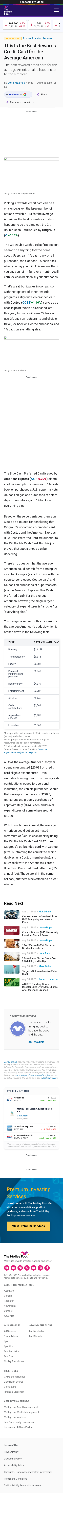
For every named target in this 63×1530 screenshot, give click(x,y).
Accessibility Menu (32, 2)
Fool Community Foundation (19, 1422)
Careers (8, 1296)
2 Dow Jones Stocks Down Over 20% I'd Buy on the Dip (39, 960)
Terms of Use (11, 1445)
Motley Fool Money (14, 1361)
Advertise (9, 1316)
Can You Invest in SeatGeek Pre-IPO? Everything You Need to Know (39, 919)
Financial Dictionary (14, 1392)
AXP (33, 479)
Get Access (23, 1116)
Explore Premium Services (37, 38)
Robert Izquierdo (48, 979)
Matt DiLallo (45, 911)
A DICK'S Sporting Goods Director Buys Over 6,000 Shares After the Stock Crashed (40, 987)
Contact (8, 1311)
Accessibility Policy (14, 1465)
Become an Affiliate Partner (18, 1427)
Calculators (10, 1387)
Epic (6, 1341)
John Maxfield (16, 82)
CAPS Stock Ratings (14, 1377)
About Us (9, 1291)
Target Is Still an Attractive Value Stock (39, 973)
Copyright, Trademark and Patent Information (28, 1472)
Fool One (8, 1356)
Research (9, 1301)
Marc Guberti (46, 966)
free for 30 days (49, 1070)
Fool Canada (35, 1336)
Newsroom (10, 1306)
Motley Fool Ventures (15, 1417)
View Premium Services (28, 1226)
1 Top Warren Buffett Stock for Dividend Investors (38, 947)
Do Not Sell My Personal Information (23, 1485)
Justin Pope (45, 927)
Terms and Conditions (15, 1478)
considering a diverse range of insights (32, 1075)
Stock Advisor (11, 1336)
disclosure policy (49, 1078)
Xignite (30, 1278)
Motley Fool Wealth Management (21, 1412)
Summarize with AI (20, 102)
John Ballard (46, 953)
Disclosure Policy (13, 1458)
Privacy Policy (11, 1452)
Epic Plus (8, 1346)
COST (26, 302)
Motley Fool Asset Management (21, 1407)
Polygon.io (42, 1278)
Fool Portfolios (11, 1351)
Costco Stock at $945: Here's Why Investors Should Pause (40, 934)
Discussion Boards (13, 1382)
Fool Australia (36, 1331)
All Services (10, 1331)
